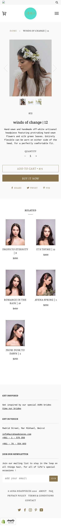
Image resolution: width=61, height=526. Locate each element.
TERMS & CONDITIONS (41, 495)
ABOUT (43, 491)
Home (13, 30)
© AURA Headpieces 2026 (22, 491)
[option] (30, 68)
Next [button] (53, 68)
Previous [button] (7, 68)
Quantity (30, 151)
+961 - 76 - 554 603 (14, 443)
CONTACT (30, 500)
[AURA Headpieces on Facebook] (25, 510)
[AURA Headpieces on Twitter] (19, 510)
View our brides (11, 408)
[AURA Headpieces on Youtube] (41, 510)
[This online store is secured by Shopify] (8, 524)
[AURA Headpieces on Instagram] (30, 510)
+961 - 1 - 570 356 (13, 437)
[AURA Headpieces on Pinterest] (36, 510)
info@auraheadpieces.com (16, 434)
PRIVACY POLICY (17, 495)
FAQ (51, 491)
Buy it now (30, 178)
